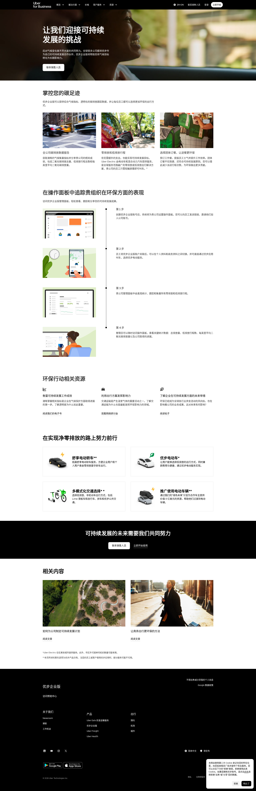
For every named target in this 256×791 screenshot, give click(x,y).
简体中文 (192, 751)
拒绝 (236, 783)
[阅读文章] (84, 603)
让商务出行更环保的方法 (145, 631)
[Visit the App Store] (72, 765)
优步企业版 (51, 686)
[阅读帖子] (162, 389)
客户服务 (97, 5)
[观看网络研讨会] (103, 389)
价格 (87, 5)
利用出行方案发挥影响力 (116, 395)
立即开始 (217, 5)
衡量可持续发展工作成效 (57, 395)
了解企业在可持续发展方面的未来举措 (182, 395)
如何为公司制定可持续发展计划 (61, 631)
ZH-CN (180, 5)
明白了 (246, 783)
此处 (246, 772)
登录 (206, 5)
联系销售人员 (194, 5)
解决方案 (73, 5)
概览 (58, 5)
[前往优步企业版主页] (42, 5)
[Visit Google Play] (52, 765)
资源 (111, 5)
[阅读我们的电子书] (44, 389)
